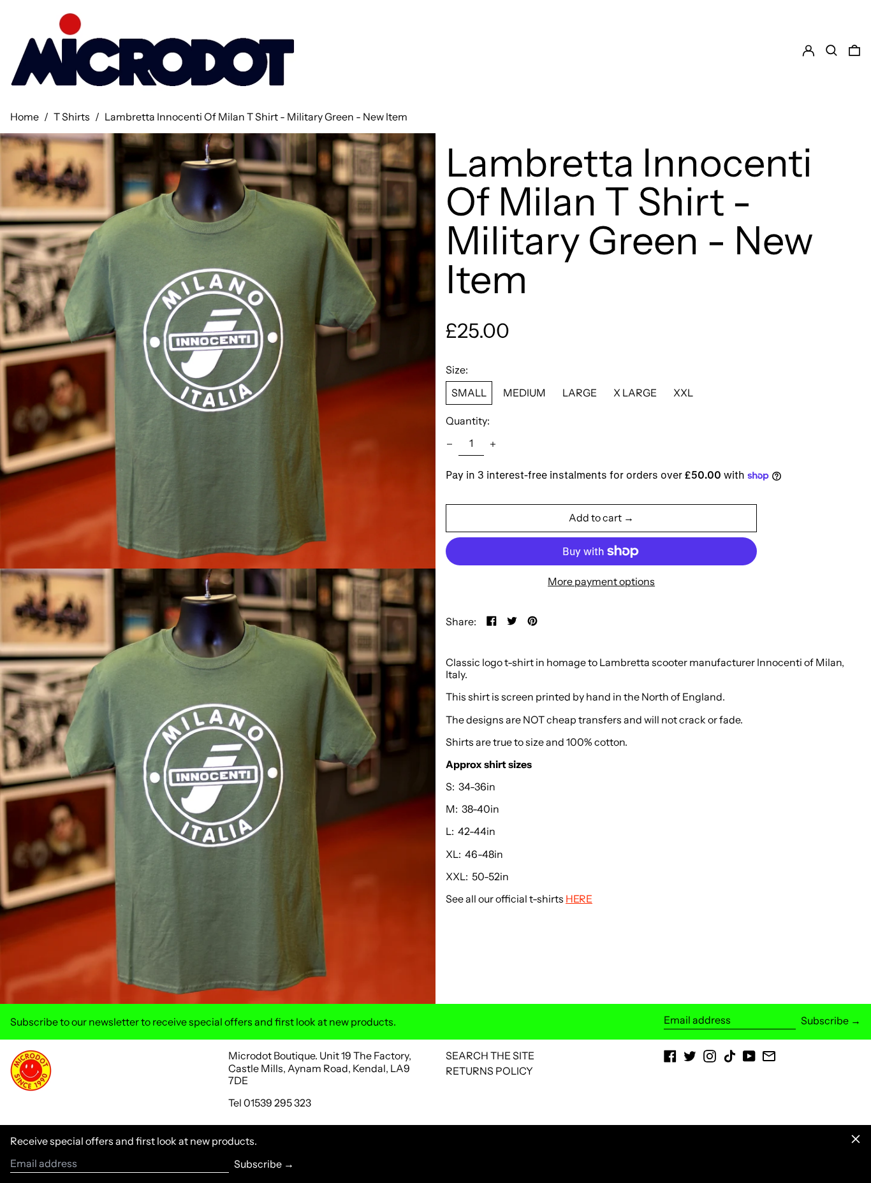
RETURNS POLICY (489, 1070)
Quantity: (468, 421)
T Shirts (72, 116)
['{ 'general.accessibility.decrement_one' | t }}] (449, 444)
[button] (854, 50)
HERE (579, 898)
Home (24, 116)
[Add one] (493, 444)
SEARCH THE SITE (490, 1055)
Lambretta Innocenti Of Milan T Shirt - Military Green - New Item (256, 116)
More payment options (601, 582)
